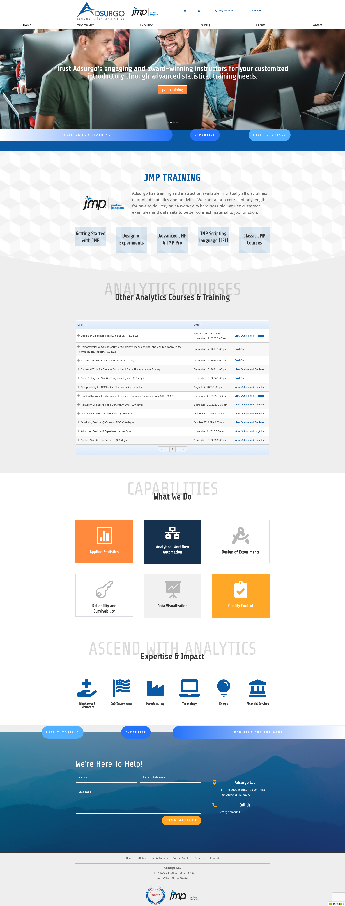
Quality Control (240, 605)
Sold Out (240, 349)
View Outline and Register (249, 335)
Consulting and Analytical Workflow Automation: (173, 73)
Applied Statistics (104, 551)
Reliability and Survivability (104, 609)
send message (181, 820)
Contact (214, 858)
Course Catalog (182, 858)
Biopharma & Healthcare (87, 705)
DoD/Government (121, 704)
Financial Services (258, 704)
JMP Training (172, 98)
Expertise (204, 135)
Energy (223, 704)
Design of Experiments (241, 552)
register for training (86, 134)
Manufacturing (155, 704)
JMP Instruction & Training (153, 858)
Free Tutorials (269, 135)
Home (129, 858)
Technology (189, 704)
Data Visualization (172, 606)
